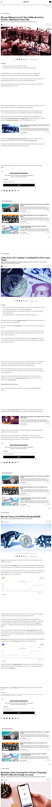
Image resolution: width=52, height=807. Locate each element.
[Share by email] (19, 59)
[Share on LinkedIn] (17, 59)
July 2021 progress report (13, 409)
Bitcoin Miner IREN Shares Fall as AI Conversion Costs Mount (33, 216)
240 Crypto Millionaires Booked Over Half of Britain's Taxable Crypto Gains (33, 227)
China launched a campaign (12, 120)
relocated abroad (12, 379)
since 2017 (34, 338)
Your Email (5, 179)
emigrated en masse (24, 118)
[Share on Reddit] (24, 59)
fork (11, 687)
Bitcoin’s (3, 560)
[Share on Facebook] (21, 59)
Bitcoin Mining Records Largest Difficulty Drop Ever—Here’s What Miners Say (35, 126)
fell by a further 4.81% (32, 140)
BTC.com (36, 75)
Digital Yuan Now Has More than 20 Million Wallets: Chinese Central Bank (35, 417)
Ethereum (3, 639)
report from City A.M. (31, 630)
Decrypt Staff (6, 521)
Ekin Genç (6, 24)
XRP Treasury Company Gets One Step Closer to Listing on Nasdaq (34, 205)
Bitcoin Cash (3, 687)
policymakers (18, 325)
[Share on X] (14, 59)
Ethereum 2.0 (13, 668)
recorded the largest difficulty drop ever (17, 138)
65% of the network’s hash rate (12, 118)
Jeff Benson (6, 780)
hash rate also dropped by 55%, (22, 378)
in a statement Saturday (20, 320)
